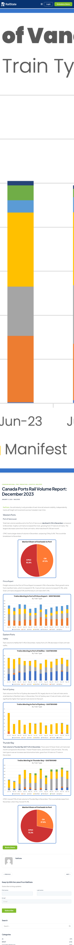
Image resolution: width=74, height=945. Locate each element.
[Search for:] (37, 926)
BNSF (4, 942)
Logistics (32, 484)
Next (67, 874)
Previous (8, 874)
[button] (41, 4)
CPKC (17, 484)
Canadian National (8, 484)
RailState (39, 484)
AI (2, 939)
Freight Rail (24, 484)
